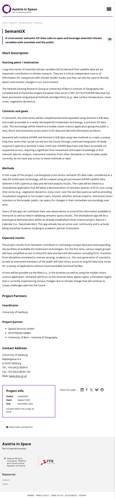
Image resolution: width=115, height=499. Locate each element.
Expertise (13, 23)
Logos (5, 483)
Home (4, 23)
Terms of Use (57, 495)
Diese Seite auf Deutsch (21, 427)
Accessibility (71, 495)
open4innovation (17, 448)
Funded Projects (25, 23)
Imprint (30, 495)
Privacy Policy (42, 495)
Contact (6, 480)
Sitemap (82, 495)
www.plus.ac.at (18, 376)
